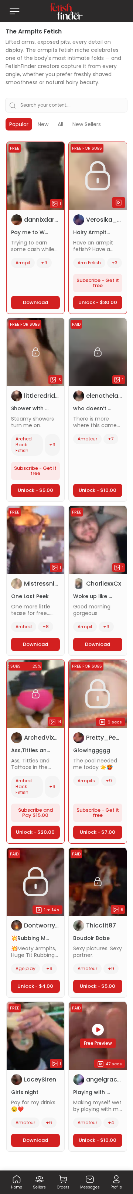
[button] (16, 1183)
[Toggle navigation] (14, 11)
